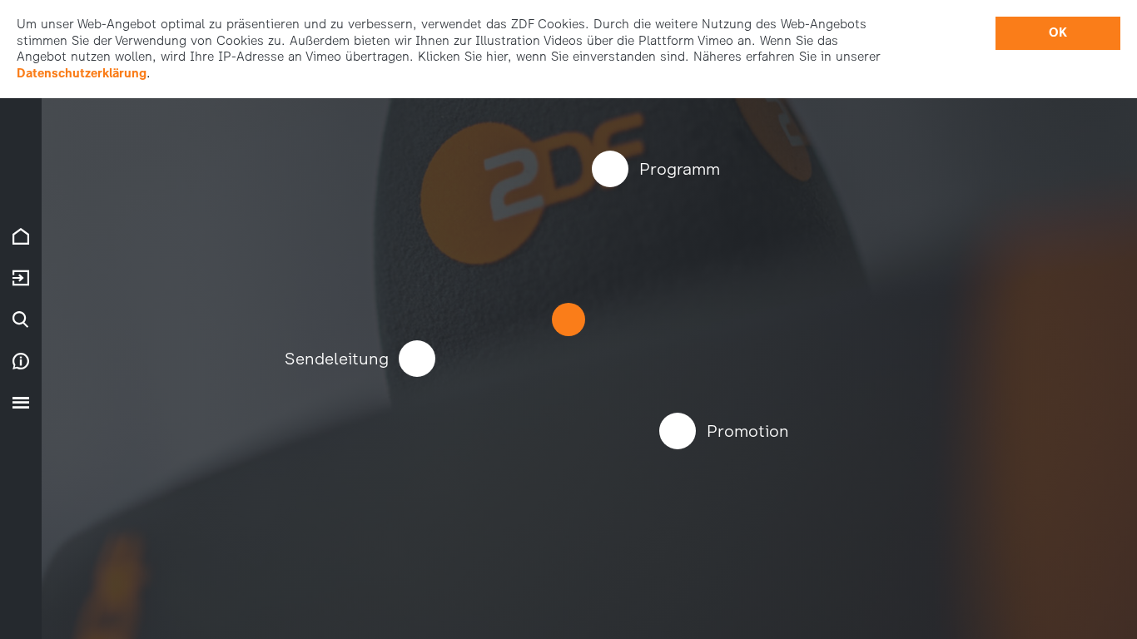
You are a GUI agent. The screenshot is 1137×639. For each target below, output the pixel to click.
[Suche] (21, 319)
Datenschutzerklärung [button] (81, 73)
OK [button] (1058, 32)
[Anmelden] (21, 278)
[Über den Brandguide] (21, 361)
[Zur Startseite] (21, 236)
